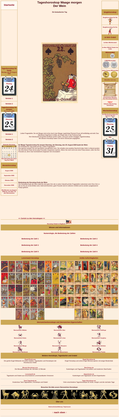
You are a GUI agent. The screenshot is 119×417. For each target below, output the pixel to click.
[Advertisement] (9, 38)
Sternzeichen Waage (20, 346)
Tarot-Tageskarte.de (30, 380)
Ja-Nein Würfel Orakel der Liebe (110, 48)
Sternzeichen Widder (20, 330)
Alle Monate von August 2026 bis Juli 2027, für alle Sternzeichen (9, 191)
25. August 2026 (9, 109)
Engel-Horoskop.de (89, 359)
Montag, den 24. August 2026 (9, 71)
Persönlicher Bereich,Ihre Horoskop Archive (110, 97)
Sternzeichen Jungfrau (99, 338)
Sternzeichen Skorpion (59, 346)
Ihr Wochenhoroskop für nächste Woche (110, 126)
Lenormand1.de (30, 374)
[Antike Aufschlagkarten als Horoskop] (89, 319)
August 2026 (9, 170)
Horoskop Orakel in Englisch (56, 224)
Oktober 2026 (9, 180)
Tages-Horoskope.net (89, 380)
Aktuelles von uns (110, 80)
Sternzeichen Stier (59, 330)
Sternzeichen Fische (98, 352)
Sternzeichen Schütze (99, 346)
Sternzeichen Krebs (20, 338)
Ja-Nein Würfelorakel (110, 42)
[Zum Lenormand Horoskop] (30, 319)
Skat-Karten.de (89, 367)
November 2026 (9, 185)
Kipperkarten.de (89, 374)
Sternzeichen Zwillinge (99, 330)
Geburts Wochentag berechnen (110, 103)
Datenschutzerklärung (55, 406)
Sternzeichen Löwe (59, 338)
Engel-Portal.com (30, 359)
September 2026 (9, 175)
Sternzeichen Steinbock (20, 352)
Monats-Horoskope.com (30, 367)
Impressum (67, 406)
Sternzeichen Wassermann (59, 352)
